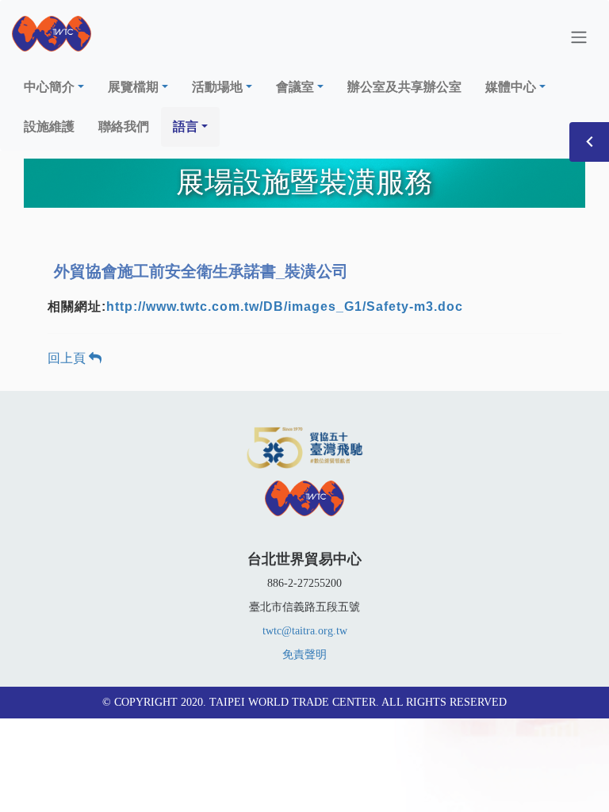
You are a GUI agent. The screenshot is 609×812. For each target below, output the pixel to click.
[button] (54, 87)
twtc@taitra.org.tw (304, 631)
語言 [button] (185, 126)
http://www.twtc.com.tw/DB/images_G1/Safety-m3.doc (284, 306)
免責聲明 (304, 655)
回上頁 (68, 358)
